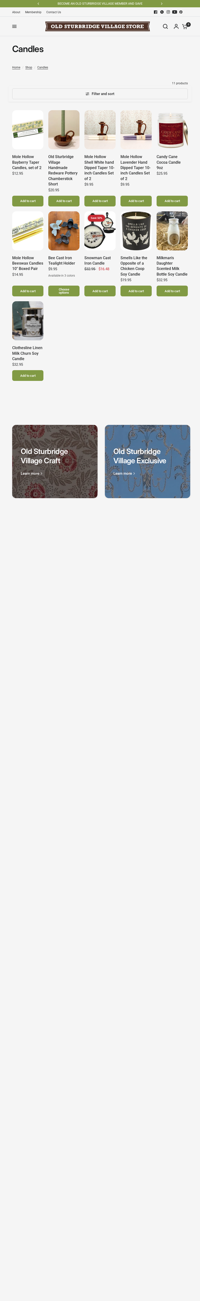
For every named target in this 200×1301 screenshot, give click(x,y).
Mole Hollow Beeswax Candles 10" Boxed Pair (27, 263)
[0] (184, 26)
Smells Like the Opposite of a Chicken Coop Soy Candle (133, 266)
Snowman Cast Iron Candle (97, 261)
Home (16, 67)
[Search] (165, 26)
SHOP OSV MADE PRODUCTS (110, 3)
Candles (42, 67)
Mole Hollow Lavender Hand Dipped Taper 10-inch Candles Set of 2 (135, 167)
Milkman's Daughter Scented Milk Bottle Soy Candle (172, 266)
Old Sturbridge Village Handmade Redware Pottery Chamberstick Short (63, 170)
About (16, 12)
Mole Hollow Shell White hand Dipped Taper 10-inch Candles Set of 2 (99, 167)
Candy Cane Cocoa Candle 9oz (169, 162)
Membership (33, 12)
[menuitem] (17, 12)
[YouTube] (174, 12)
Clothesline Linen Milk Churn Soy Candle (27, 353)
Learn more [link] (30, 473)
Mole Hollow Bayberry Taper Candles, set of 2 (26, 162)
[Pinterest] (181, 12)
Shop (28, 67)
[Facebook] (155, 12)
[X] (162, 12)
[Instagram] (168, 12)
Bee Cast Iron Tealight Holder (61, 261)
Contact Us (53, 12)
